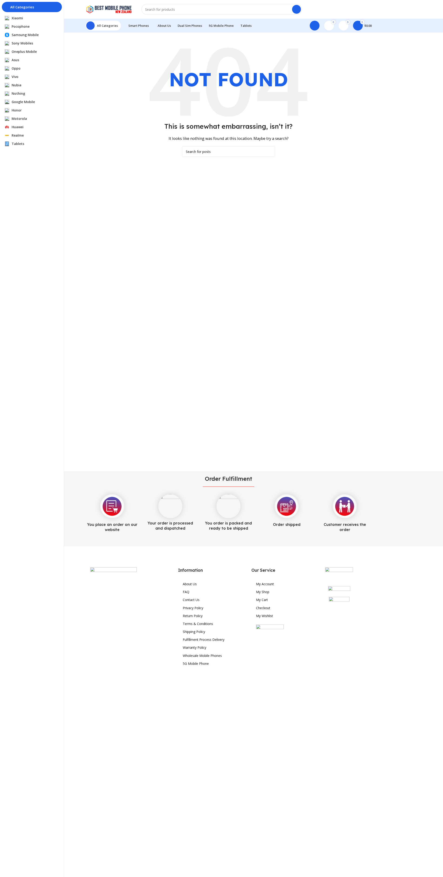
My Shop (262, 592)
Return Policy (193, 616)
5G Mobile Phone (196, 663)
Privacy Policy (193, 608)
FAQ (186, 592)
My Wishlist (264, 616)
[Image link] (113, 741)
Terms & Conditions (198, 624)
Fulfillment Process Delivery (203, 639)
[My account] (314, 25)
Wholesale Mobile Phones (202, 655)
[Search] (296, 9)
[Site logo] (109, 9)
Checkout (263, 608)
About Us (190, 584)
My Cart (262, 600)
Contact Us (191, 600)
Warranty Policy (194, 647)
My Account (265, 584)
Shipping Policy (194, 631)
